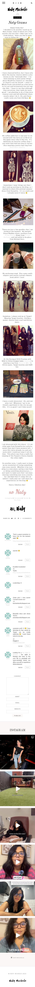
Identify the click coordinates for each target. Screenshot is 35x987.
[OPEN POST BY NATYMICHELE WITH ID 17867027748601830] (17, 935)
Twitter (26, 498)
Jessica (27, 361)
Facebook (18, 498)
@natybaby (23, 37)
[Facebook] (15, 518)
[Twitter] (12, 518)
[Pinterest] (18, 518)
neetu (8, 658)
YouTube (17, 500)
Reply (27, 544)
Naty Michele (17, 10)
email (17, 702)
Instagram (9, 498)
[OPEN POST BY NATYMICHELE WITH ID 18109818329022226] (17, 862)
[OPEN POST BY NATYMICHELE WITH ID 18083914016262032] (17, 788)
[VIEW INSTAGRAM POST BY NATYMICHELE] (33, 767)
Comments (27, 518)
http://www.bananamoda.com (22, 541)
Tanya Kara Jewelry (17, 147)
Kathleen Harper (7, 604)
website (18, 708)
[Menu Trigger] (3, 2)
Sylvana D (7, 619)
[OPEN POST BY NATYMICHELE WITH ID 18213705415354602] (17, 752)
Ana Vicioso (8, 540)
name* (17, 696)
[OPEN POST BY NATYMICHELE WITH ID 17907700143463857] (17, 825)
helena (8, 589)
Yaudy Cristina (8, 573)
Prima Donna (10, 235)
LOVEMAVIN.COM (18, 643)
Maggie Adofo (8, 635)
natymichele (17, 736)
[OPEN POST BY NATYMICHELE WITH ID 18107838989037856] (17, 898)
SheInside (22, 363)
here (29, 363)
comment (17, 676)
